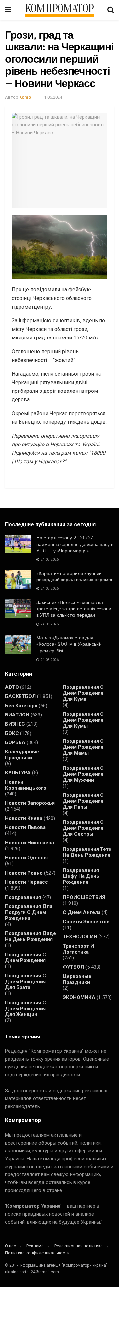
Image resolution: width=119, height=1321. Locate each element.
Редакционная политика (78, 1245)
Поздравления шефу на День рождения (81, 876)
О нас (10, 1245)
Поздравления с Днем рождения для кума (83, 693)
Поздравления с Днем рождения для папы (83, 801)
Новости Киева (23, 818)
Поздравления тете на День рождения (87, 852)
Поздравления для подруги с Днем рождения (28, 912)
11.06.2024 (52, 97)
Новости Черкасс (26, 882)
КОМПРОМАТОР (59, 8)
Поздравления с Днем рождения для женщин (25, 1008)
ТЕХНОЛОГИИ (80, 937)
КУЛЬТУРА (18, 773)
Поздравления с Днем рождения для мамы (83, 747)
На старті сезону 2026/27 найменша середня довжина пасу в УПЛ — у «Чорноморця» (74, 544)
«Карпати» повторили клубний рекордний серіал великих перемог (74, 576)
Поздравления (23, 897)
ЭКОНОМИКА (79, 997)
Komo (25, 97)
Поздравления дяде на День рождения (30, 936)
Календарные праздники (22, 755)
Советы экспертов (86, 922)
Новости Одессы (26, 858)
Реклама (35, 1245)
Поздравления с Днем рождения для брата (25, 981)
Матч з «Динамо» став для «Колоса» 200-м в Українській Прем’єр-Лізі (69, 644)
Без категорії (21, 706)
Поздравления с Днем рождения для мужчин (83, 774)
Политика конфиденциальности (37, 1252)
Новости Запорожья (30, 803)
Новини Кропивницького (25, 785)
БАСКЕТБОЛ (20, 696)
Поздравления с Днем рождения (25, 957)
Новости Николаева (29, 843)
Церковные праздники (77, 979)
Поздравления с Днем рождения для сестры (83, 828)
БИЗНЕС (15, 724)
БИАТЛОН (17, 715)
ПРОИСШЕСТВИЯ (84, 897)
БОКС (12, 733)
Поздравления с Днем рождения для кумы (83, 720)
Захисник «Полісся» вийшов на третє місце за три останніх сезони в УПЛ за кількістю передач (73, 608)
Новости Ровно (24, 873)
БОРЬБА (15, 742)
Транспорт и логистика (78, 949)
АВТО (12, 687)
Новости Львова (25, 827)
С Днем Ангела (81, 912)
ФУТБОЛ (73, 967)
